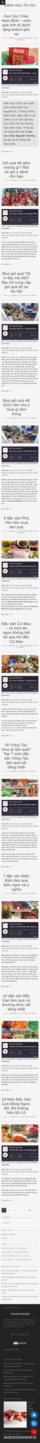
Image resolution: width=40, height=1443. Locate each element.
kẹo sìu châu (6, 1252)
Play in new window (9, 85)
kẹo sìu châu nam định (20, 1252)
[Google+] (23, 1334)
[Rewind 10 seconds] (11, 79)
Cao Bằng (5, 1178)
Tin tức (35, 38)
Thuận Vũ (21, 39)
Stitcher (5, 97)
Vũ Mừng (33, 180)
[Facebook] (12, 1334)
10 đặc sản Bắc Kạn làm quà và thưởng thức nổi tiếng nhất (16, 1002)
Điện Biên (5, 955)
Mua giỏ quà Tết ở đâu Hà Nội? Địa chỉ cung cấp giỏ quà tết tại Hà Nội (16, 282)
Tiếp (29, 1210)
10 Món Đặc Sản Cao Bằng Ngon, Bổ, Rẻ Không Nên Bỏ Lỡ (16, 1106)
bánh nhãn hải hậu (8, 1248)
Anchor (24, 92)
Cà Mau (4, 709)
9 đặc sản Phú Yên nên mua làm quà (16, 522)
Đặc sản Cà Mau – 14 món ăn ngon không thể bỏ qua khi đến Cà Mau (16, 633)
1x (15, 79)
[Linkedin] (27, 1334)
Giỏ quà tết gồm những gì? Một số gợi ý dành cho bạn (16, 169)
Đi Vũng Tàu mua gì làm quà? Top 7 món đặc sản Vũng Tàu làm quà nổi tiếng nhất (16, 756)
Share (35, 83)
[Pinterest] (20, 1334)
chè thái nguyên (22, 1248)
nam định (26, 1255)
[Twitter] (16, 1334)
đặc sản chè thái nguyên (23, 1259)
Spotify (35, 95)
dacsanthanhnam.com (26, 498)
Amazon (18, 92)
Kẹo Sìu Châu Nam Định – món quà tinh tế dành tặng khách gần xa (16, 25)
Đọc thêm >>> (7, 151)
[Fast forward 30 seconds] (21, 79)
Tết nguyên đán (13, 357)
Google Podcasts (26, 95)
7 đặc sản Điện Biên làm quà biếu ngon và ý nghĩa (16, 882)
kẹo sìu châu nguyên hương (11, 1255)
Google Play (14, 95)
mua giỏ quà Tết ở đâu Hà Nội (21, 378)
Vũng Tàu (5, 833)
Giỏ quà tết (6, 242)
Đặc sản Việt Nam (26, 38)
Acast (12, 92)
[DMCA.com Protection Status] (20, 1343)
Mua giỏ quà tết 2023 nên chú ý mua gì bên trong (16, 407)
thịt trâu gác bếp (7, 1259)
